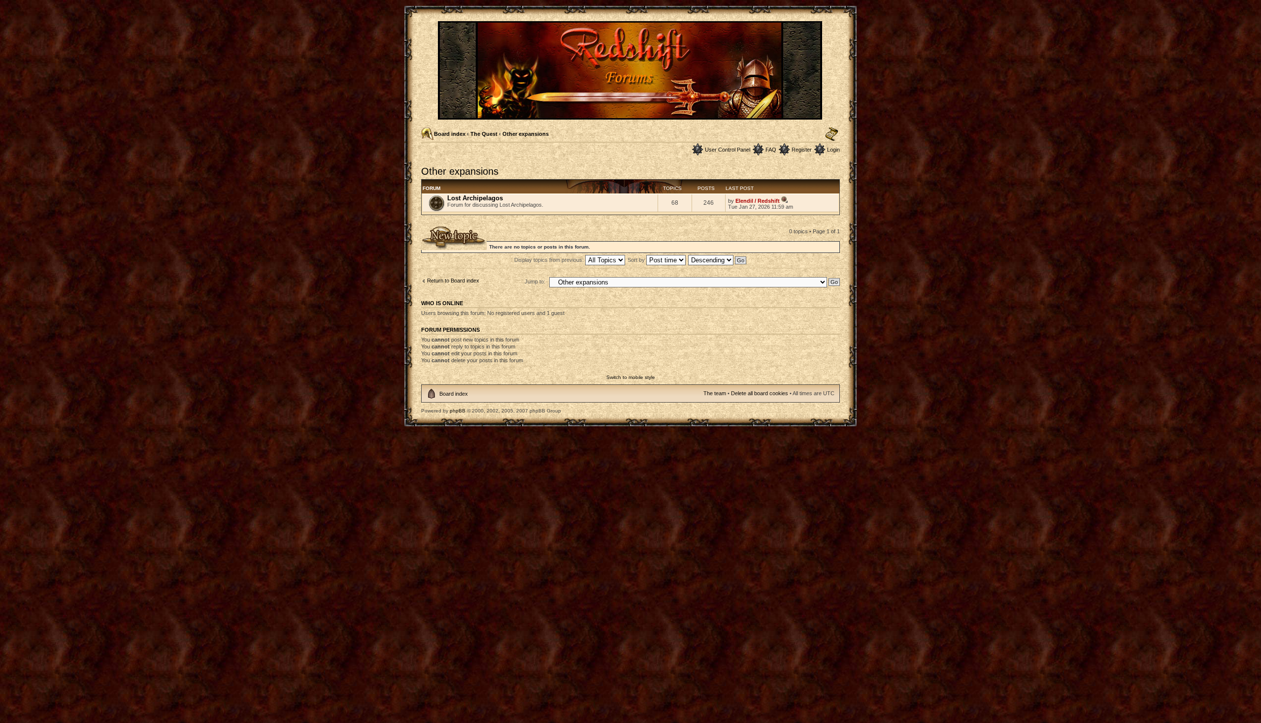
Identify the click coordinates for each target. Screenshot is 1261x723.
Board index (449, 134)
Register (802, 150)
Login (833, 150)
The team (714, 393)
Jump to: (535, 281)
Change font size (832, 134)
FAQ (770, 150)
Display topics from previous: (549, 260)
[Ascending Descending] (717, 260)
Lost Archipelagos (475, 198)
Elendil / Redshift (757, 201)
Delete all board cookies (759, 393)
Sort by (637, 260)
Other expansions (525, 134)
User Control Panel (727, 150)
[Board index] (631, 115)
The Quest (484, 134)
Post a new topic (441, 229)
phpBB (457, 410)
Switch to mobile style (630, 377)
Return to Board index (453, 280)
